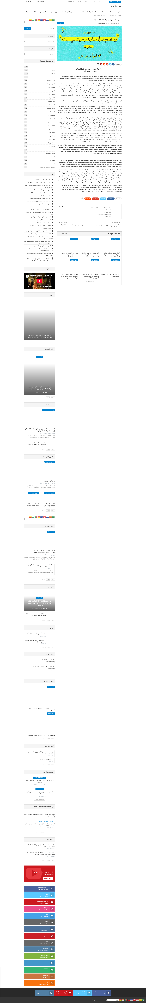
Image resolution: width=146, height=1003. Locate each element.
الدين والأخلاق (51, 104)
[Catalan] (50, 19)
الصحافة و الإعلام (91, 12)
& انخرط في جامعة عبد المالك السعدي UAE (41, 192)
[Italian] (36, 19)
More (70, 1)
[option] (39, 320)
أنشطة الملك (52, 94)
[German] (39, 19)
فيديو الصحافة (51, 156)
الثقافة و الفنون (51, 132)
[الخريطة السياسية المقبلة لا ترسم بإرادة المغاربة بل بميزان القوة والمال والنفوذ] (51, 635)
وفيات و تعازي (51, 115)
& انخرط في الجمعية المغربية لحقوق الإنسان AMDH (39, 182)
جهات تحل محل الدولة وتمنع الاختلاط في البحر (71, 225)
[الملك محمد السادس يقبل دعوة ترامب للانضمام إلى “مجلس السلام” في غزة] (39, 418)
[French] (41, 19)
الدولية (111, 12)
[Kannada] (33, 19)
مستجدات (52, 66)
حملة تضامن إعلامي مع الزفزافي (43, 222)
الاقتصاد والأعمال (61, 23)
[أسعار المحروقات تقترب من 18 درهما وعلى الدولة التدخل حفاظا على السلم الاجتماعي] (68, 266)
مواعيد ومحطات (51, 108)
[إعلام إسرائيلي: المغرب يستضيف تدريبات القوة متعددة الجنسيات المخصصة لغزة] (48, 497)
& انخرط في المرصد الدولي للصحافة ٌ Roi (41, 190)
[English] (44, 19)
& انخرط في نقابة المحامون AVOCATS (42, 204)
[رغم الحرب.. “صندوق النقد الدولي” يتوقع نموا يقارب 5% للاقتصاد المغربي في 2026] (89, 266)
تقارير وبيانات (52, 118)
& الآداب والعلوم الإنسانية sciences (43, 179)
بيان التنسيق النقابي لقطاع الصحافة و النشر (41, 217)
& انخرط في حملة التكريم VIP (44, 195)
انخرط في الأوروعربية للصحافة (100, 1)
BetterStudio (35, 1000)
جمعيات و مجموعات (50, 136)
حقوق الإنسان (54, 12)
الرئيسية (117, 12)
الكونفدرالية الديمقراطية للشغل (47, 167)
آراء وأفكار (52, 91)
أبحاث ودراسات (51, 125)
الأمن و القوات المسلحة (67, 12)
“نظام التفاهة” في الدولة (46, 759)
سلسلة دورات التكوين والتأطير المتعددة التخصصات (39, 225)
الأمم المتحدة (80, 12)
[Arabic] (53, 19)
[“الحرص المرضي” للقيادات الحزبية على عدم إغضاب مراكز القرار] (51, 642)
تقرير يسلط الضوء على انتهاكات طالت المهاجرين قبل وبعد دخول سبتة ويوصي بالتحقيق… (40, 603)
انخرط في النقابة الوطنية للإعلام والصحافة (82, 1)
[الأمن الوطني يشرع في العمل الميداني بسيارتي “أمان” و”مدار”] (31, 497)
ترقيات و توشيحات (50, 153)
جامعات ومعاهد (51, 87)
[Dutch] (47, 19)
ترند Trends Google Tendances (47, 77)
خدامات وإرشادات (50, 142)
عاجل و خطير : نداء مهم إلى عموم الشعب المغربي (39, 233)
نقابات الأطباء (52, 149)
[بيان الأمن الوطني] (39, 470)
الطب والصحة (51, 101)
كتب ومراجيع (52, 146)
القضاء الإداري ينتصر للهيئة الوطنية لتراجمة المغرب (39, 209)
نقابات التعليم (52, 129)
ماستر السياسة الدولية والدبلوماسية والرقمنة (41, 246)
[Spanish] (30, 19)
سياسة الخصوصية (47, 228)
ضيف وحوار (52, 160)
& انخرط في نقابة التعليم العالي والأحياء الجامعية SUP (39, 201)
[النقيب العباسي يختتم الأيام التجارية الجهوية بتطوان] (110, 266)
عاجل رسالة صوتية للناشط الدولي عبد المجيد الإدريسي (38, 231)
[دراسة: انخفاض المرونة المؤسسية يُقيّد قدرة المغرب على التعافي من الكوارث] (28, 668)
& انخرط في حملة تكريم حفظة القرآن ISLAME (40, 198)
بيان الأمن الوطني (49, 481)
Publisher (116, 6)
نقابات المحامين (51, 163)
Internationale (102, 12)
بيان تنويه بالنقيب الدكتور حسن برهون (42, 219)
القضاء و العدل (44, 12)
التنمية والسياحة (51, 111)
